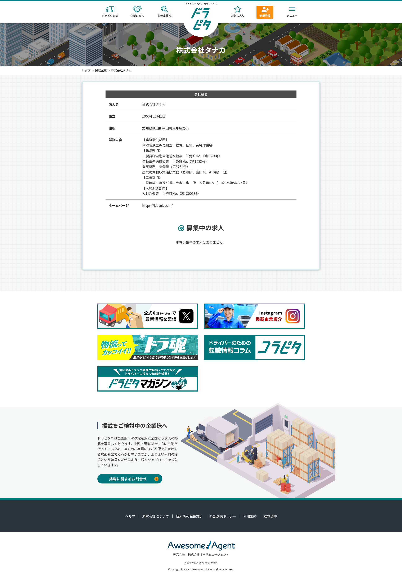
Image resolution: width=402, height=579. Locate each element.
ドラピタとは (110, 16)
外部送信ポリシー (223, 516)
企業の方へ (137, 16)
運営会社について (155, 516)
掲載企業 (101, 70)
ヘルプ (130, 516)
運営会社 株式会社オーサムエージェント (201, 554)
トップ (86, 70)
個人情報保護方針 (189, 516)
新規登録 (264, 16)
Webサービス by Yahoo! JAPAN (201, 562)
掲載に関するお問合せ (128, 478)
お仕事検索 (164, 16)
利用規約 (250, 516)
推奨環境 (270, 516)
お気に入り (238, 16)
